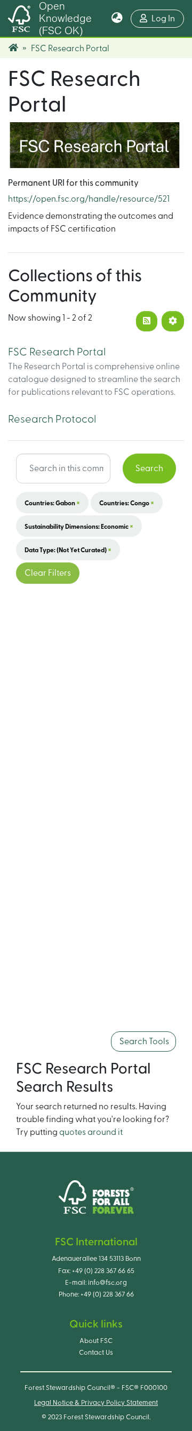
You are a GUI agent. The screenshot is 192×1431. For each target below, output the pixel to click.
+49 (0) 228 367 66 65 (103, 1271)
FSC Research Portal (57, 352)
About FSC (96, 1341)
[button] (117, 18)
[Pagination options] (173, 321)
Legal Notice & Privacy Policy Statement (96, 1403)
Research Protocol (52, 419)
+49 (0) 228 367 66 (107, 1294)
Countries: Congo (126, 502)
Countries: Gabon (52, 502)
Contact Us (96, 1352)
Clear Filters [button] (48, 573)
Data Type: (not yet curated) (68, 549)
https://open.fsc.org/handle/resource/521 (89, 199)
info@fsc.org (107, 1282)
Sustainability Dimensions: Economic (79, 526)
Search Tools (143, 1041)
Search (149, 468)
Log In (167, 18)
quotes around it (91, 1132)
